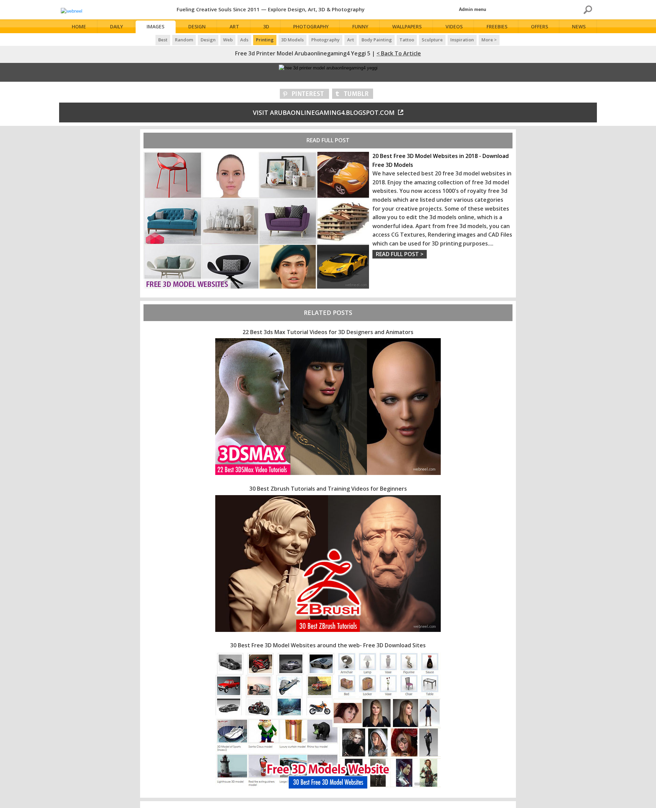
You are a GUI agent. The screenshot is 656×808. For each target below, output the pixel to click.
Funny (360, 26)
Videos (454, 26)
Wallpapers (407, 26)
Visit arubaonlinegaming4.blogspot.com (324, 112)
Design (197, 26)
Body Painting (376, 40)
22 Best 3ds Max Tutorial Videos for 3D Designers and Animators (328, 332)
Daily (116, 26)
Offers (539, 26)
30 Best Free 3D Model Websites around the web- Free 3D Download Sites (328, 645)
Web (228, 40)
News (579, 26)
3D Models (292, 40)
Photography (311, 26)
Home (79, 26)
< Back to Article (399, 53)
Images (155, 26)
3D (266, 26)
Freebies (497, 26)
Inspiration (462, 40)
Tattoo (406, 40)
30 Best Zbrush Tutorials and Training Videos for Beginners (328, 488)
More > (489, 40)
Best (162, 40)
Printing (265, 40)
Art (234, 26)
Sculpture (432, 40)
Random (184, 40)
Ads (244, 40)
